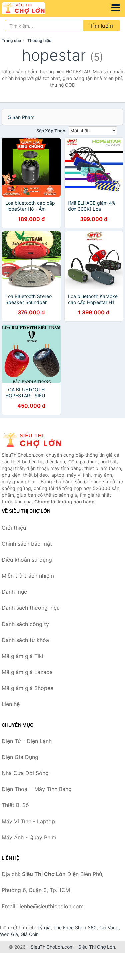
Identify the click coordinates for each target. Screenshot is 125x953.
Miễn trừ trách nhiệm (28, 575)
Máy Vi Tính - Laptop (28, 821)
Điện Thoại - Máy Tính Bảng (37, 789)
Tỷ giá (44, 927)
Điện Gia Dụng (20, 757)
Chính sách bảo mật (27, 543)
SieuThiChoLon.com (52, 947)
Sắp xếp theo (50, 130)
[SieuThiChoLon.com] (32, 8)
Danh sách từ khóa (25, 640)
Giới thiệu (14, 527)
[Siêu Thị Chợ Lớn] (35, 440)
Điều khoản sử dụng (27, 559)
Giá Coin (30, 934)
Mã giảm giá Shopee (27, 688)
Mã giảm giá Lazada (27, 672)
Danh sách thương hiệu (31, 607)
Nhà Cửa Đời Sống (25, 773)
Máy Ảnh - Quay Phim (29, 837)
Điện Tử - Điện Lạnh (27, 741)
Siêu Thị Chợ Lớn (96, 947)
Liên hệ (11, 704)
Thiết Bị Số (15, 805)
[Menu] (115, 8)
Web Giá (9, 934)
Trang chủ (11, 40)
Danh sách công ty (25, 624)
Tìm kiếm (101, 25)
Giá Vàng (109, 927)
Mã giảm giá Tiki (22, 656)
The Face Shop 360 (75, 927)
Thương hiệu (39, 40)
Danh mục (14, 591)
